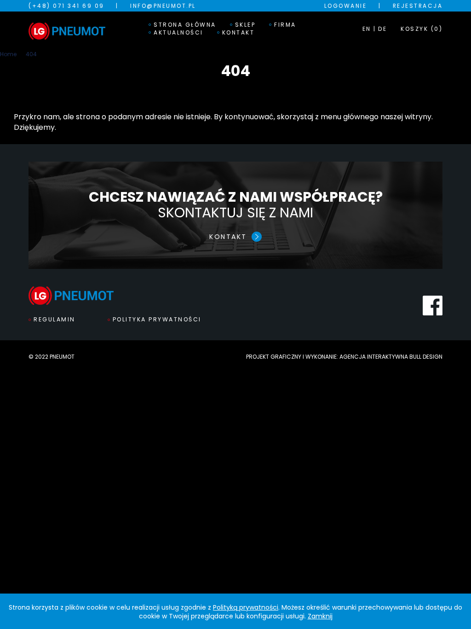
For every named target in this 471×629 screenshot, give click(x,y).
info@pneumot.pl (163, 6)
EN (366, 29)
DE (382, 29)
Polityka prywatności (157, 319)
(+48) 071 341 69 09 (66, 6)
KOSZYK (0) (421, 29)
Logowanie (345, 6)
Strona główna (185, 25)
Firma (285, 25)
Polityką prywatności (245, 607)
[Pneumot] (67, 28)
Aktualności (178, 32)
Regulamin (54, 319)
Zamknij (320, 616)
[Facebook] (432, 305)
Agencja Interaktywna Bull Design (390, 357)
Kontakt (238, 32)
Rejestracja (418, 6)
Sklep (245, 25)
